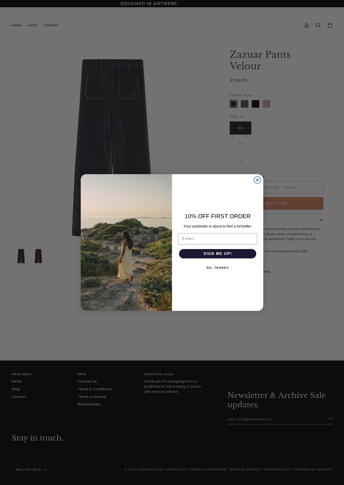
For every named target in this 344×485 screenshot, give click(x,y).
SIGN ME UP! (218, 254)
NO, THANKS (218, 267)
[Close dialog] (257, 180)
